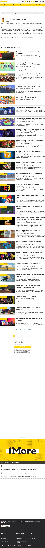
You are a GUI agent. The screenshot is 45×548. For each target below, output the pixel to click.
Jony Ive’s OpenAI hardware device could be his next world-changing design (19, 476)
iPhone (5, 4)
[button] (42, 1)
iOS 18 (10, 13)
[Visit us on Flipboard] (35, 1)
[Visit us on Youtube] (29, 1)
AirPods (26, 4)
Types (40, 4)
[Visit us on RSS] (33, 1)
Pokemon (2, 63)
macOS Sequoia (28, 13)
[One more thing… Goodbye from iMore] (22, 451)
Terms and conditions (5, 530)
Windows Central (4, 541)
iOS (30, 4)
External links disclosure (20, 536)
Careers (31, 533)
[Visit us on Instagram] (31, 1)
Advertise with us (18, 538)
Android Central (33, 538)
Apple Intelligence (18, 13)
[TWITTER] (22, 19)
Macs (10, 4)
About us (31, 536)
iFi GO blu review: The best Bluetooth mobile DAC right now (15, 473)
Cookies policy (4, 533)
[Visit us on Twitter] (27, 1)
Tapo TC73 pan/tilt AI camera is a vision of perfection (14, 465)
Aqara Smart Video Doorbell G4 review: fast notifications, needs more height (19, 469)
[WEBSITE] (25, 19)
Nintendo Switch (3, 52)
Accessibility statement (19, 533)
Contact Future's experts (20, 530)
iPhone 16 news (38, 13)
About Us (35, 4)
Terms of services (25, 348)
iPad (14, 4)
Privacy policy (32, 530)
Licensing (3, 536)
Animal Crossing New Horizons (4, 218)
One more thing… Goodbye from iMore (11, 462)
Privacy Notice (27, 349)
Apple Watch (19, 4)
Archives (29, 329)
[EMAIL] (27, 19)
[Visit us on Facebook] (25, 1)
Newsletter (3, 538)
